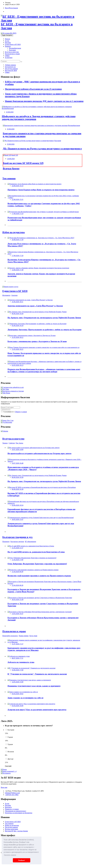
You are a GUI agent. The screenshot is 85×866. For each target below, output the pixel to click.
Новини (8, 46)
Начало (7, 39)
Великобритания (15, 48)
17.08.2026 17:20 (17, 255)
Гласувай (8, 766)
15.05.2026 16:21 (17, 349)
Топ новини (9, 823)
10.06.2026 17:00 (17, 670)
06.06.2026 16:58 (17, 313)
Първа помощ (24, 636)
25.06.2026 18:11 (17, 302)
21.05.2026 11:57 (17, 548)
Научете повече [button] (10, 855)
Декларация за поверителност (15, 811)
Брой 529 (15, 155)
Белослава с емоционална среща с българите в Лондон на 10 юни (37, 341)
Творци (5, 443)
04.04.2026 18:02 (17, 694)
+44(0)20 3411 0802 (11, 795)
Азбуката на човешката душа (21, 662)
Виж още (4, 787)
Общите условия (21, 412)
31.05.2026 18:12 (17, 337)
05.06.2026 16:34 (17, 325)
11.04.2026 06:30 (17, 585)
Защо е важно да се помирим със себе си (25, 698)
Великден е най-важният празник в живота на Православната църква (39, 576)
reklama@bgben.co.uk (12, 793)
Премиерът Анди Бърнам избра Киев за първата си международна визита (41, 190)
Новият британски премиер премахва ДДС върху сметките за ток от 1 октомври (44, 101)
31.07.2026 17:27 (17, 644)
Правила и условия (12, 809)
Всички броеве (11, 168)
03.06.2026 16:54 (17, 505)
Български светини (17, 541)
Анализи (14, 295)
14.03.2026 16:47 (17, 614)
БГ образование (30, 541)
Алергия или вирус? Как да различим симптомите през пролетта (37, 710)
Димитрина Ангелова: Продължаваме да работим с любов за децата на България (44, 329)
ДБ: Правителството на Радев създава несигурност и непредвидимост (42, 148)
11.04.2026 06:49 (17, 571)
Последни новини (11, 827)
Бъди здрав (33, 636)
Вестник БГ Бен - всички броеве (16, 831)
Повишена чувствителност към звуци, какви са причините (34, 686)
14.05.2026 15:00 (17, 682)
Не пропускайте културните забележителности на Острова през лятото (39, 453)
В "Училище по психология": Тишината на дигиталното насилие (37, 674)
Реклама (8, 42)
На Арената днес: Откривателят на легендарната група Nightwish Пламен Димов (44, 318)
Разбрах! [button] (21, 860)
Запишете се (6, 409)
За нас (7, 41)
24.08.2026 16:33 (17, 186)
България (12, 50)
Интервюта (6, 295)
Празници (6, 541)
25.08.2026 (9, 112)
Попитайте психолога (10, 636)
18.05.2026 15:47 (17, 519)
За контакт (8, 57)
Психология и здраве (12, 54)
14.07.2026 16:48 (17, 463)
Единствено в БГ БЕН (13, 44)
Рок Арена (19, 443)
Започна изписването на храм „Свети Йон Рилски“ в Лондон (35, 306)
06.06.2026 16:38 (17, 489)
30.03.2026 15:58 (17, 599)
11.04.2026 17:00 (17, 560)
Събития (12, 443)
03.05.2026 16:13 (17, 365)
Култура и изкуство (12, 52)
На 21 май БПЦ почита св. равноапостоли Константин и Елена (36, 552)
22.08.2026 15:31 (17, 199)
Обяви (7, 56)
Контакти (8, 807)
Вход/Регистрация (11, 8)
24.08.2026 (11, 159)
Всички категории (11, 829)
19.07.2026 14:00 (17, 449)
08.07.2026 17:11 (17, 658)
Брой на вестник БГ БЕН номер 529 (23, 163)
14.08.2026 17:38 (17, 270)
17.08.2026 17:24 (17, 213)
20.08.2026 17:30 (17, 239)
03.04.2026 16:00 (17, 706)
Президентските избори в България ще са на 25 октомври (33, 89)
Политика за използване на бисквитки (18, 813)
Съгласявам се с (15, 412)
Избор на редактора (12, 825)
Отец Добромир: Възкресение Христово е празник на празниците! (37, 564)
